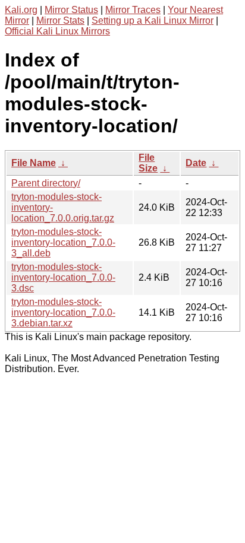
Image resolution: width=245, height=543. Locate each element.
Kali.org (21, 10)
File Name (33, 163)
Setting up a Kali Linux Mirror (152, 20)
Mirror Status (71, 10)
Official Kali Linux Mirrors (57, 31)
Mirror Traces (133, 10)
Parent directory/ (45, 183)
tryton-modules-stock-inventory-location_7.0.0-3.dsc (63, 277)
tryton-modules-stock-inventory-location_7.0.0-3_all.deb (63, 242)
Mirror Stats (60, 20)
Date (196, 163)
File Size (148, 163)
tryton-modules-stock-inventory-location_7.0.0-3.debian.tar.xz (63, 312)
